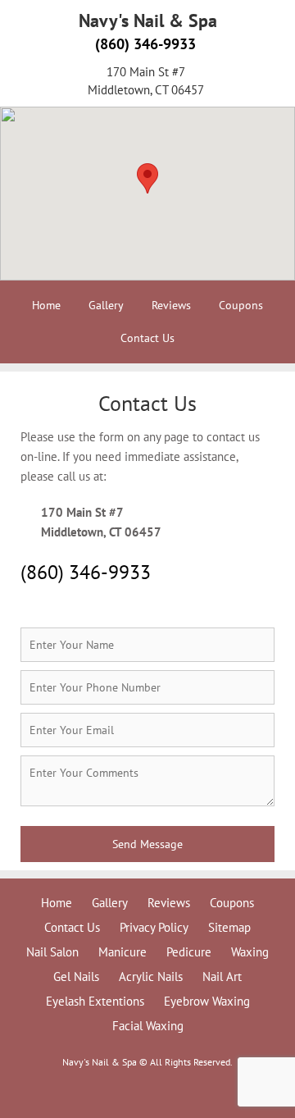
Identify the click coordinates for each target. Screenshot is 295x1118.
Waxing (250, 952)
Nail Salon (52, 952)
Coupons (241, 305)
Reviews (171, 305)
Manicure (122, 952)
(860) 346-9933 (145, 43)
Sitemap (229, 927)
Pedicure (188, 952)
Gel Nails (76, 976)
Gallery (106, 305)
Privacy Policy (154, 927)
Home (46, 305)
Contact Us (147, 338)
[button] (147, 178)
